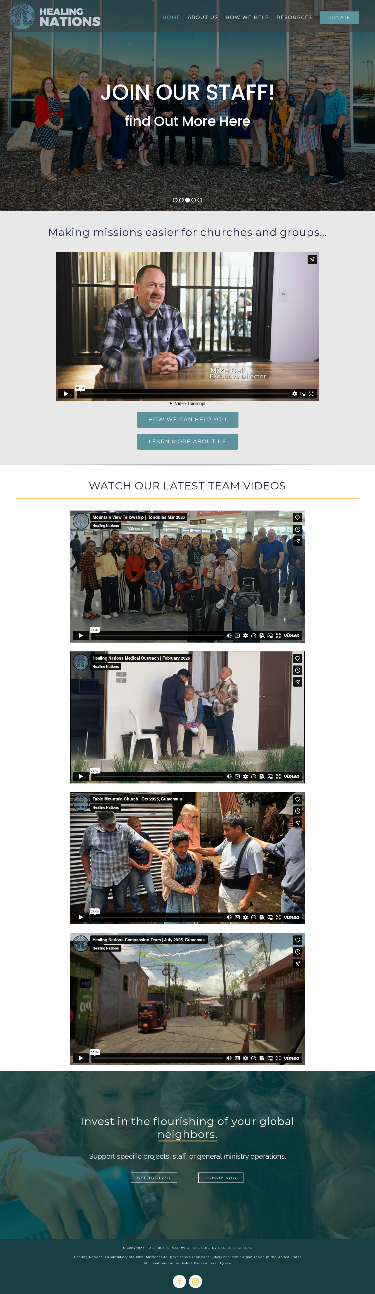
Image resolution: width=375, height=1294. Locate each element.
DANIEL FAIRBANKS (235, 1248)
